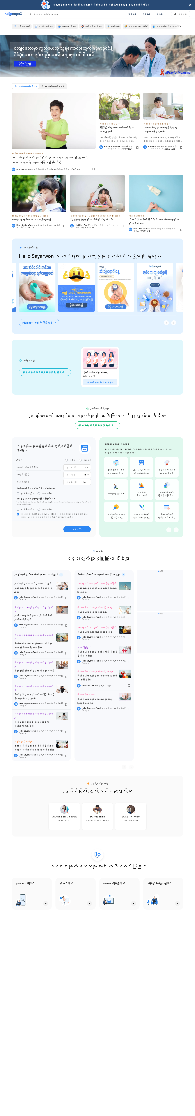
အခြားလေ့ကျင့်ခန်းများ (23, 741)
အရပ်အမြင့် (22, 474)
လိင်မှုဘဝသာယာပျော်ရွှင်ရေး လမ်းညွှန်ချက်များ (33, 609)
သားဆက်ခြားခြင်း (83, 647)
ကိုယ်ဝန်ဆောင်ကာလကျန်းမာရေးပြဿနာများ (95, 607)
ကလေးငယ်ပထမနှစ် (109, 123)
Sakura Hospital (131, 820)
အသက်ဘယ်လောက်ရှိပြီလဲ (27, 467)
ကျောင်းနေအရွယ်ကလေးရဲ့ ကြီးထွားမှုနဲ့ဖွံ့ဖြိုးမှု (30, 215)
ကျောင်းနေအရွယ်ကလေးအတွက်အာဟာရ (27, 153)
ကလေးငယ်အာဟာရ (136, 215)
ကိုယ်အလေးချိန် (22, 482)
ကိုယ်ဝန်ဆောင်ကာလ (86, 694)
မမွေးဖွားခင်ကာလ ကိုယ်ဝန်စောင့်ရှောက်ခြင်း (96, 583)
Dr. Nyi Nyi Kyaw (131, 816)
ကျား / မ (19, 459)
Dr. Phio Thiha (97, 816)
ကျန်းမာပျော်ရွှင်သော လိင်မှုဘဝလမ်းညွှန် (32, 583)
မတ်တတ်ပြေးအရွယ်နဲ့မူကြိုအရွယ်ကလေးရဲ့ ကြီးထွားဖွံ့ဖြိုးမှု (95, 215)
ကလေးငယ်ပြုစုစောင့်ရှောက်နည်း (156, 123)
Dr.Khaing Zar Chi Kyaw (64, 816)
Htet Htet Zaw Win (24, 169)
